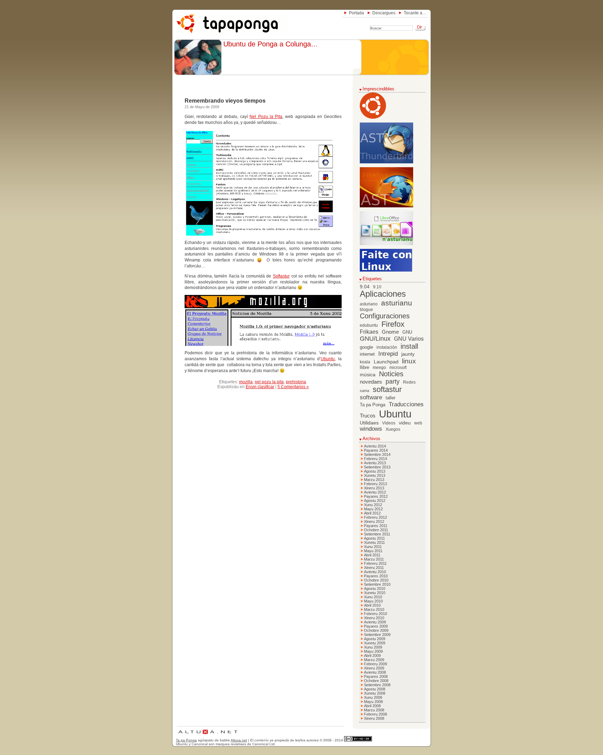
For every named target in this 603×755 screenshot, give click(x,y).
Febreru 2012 (375, 517)
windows (371, 428)
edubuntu (369, 325)
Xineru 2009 (374, 668)
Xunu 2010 (373, 597)
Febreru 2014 (375, 459)
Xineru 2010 (374, 618)
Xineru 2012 (374, 521)
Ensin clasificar (260, 386)
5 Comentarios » (293, 386)
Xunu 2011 (373, 547)
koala (365, 362)
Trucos (367, 416)
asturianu (396, 303)
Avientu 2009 (375, 622)
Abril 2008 (372, 706)
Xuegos (393, 429)
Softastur (281, 276)
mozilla (246, 381)
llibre (364, 367)
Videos (388, 423)
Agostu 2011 (374, 538)
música (367, 374)
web (418, 423)
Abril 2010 (372, 605)
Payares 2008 (376, 676)
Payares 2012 (376, 496)
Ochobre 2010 (376, 580)
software (371, 397)
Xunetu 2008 (374, 693)
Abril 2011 (372, 555)
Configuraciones (385, 316)
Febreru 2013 (375, 484)
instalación (387, 347)
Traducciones (406, 404)
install (409, 346)
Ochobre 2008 (376, 681)
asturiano (369, 304)
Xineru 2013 (374, 488)
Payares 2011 (375, 526)
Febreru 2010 (375, 614)
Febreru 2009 (375, 664)
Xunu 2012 (373, 505)
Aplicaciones (383, 293)
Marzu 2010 (374, 609)
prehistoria (296, 381)
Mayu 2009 (373, 651)
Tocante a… (415, 12)
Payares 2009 (376, 626)
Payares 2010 (376, 576)
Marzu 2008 (374, 710)
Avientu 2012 (375, 492)
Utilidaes (369, 422)
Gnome (390, 332)
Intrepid (388, 353)
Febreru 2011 (375, 563)
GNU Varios (409, 338)
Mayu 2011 (373, 551)
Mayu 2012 (373, 509)
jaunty (408, 354)
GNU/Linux (375, 338)
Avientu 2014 (375, 446)
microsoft (398, 367)
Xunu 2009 (373, 647)
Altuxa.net (239, 740)
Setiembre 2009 (377, 634)
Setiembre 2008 (377, 685)
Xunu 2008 (373, 697)
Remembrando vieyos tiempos (225, 101)
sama (364, 390)
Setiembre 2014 (377, 454)
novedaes (371, 382)
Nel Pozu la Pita (266, 116)
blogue (366, 309)
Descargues (383, 12)
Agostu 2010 (374, 588)
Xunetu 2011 (374, 542)
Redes (409, 382)
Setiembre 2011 (377, 534)
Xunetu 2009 (374, 643)
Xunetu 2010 (374, 593)
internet (367, 354)
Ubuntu (328, 358)
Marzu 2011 (374, 559)
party (393, 381)
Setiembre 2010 (377, 584)
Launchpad (386, 361)
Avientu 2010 (375, 572)
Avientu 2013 (375, 463)
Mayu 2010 (373, 601)
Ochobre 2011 (376, 530)
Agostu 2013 (374, 471)
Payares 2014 (376, 450)
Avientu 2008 (375, 672)
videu (405, 422)
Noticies (391, 374)
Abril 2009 (372, 655)
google (366, 347)
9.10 (377, 286)
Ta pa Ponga (372, 404)
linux (409, 361)
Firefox (392, 324)
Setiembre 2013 (377, 467)
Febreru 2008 (375, 714)
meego (379, 367)
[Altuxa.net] (207, 735)
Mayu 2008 (373, 702)
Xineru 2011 (374, 567)
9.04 (365, 286)
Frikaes (369, 332)
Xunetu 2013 (374, 475)
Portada (356, 12)
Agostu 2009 (374, 639)
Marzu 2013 (374, 480)
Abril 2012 (372, 513)
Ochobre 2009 (376, 630)
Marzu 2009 (374, 660)
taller (390, 397)
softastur (387, 389)
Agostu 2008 (374, 689)
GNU (407, 332)
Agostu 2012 (374, 500)
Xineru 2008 (374, 718)
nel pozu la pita (269, 381)
